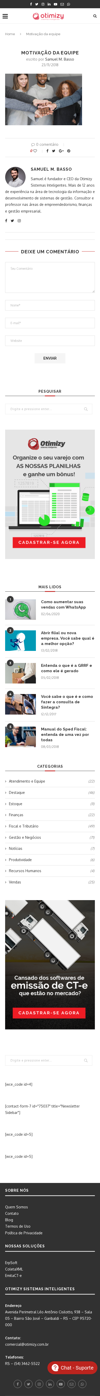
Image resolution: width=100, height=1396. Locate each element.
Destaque (51, 792)
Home (10, 34)
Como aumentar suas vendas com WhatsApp (63, 605)
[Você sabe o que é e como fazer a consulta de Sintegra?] (20, 704)
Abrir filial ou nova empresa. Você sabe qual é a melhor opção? (67, 638)
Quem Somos (16, 1207)
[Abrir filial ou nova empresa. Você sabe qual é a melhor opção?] (20, 640)
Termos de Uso (18, 1226)
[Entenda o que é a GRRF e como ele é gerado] (20, 673)
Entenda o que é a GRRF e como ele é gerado (66, 668)
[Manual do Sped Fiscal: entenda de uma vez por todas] (20, 737)
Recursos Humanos (51, 871)
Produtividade (51, 860)
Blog (9, 1220)
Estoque (51, 804)
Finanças (51, 815)
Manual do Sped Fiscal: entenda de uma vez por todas (65, 734)
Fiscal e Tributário (51, 826)
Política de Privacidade (24, 1233)
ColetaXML (14, 1269)
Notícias (51, 848)
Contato (12, 1213)
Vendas (51, 882)
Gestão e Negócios (51, 837)
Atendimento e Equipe (51, 781)
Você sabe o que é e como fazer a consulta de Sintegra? (67, 702)
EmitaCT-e (13, 1275)
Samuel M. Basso (59, 59)
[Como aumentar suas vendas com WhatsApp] (20, 609)
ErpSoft (11, 1262)
